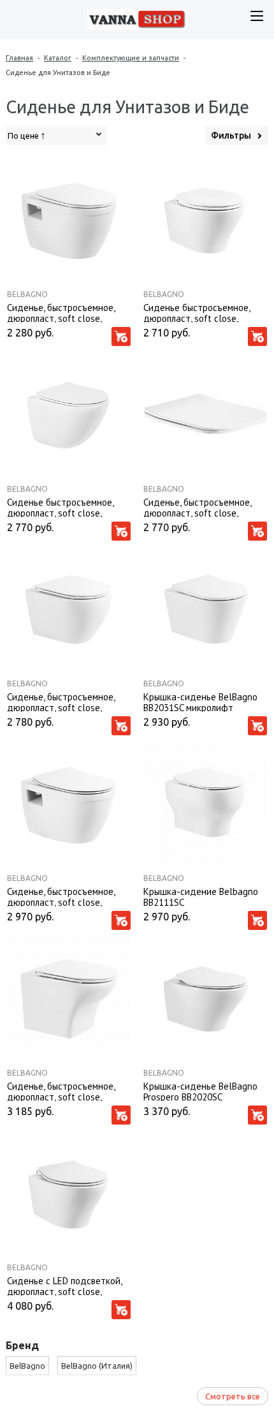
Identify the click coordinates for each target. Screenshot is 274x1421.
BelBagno (27, 294)
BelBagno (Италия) (97, 1365)
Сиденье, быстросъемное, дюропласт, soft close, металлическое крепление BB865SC (62, 1091)
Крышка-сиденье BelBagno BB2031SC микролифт (200, 701)
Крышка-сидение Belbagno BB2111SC (200, 896)
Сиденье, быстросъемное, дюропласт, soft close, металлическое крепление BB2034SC (62, 896)
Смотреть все (232, 1396)
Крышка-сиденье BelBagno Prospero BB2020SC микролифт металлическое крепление (200, 1091)
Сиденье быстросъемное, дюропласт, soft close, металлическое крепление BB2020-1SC (198, 312)
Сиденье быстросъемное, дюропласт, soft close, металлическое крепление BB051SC (62, 507)
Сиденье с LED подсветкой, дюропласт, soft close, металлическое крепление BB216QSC (64, 1285)
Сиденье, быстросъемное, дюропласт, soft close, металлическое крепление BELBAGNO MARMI (198, 507)
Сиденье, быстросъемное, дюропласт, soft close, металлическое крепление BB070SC (62, 312)
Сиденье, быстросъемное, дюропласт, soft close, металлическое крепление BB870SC (62, 701)
